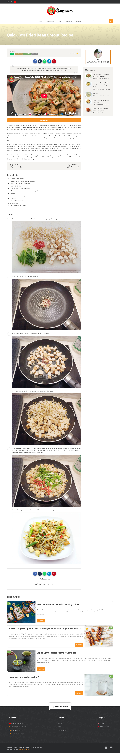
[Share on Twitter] (40, 61)
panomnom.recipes (17, 730)
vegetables (27, 53)
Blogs (60, 21)
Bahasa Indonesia (105, 726)
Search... (60, 723)
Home (41, 21)
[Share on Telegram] (49, 61)
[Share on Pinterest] (54, 61)
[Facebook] (8, 2)
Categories (50, 21)
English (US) (103, 723)
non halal (34, 53)
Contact (78, 21)
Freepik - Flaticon (24, 749)
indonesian (19, 53)
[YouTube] (15, 2)
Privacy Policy (62, 730)
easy (12, 53)
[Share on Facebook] (35, 61)
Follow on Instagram (61, 706)
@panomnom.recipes (18, 723)
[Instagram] (11, 2)
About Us (69, 21)
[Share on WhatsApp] (45, 61)
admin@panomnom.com (18, 726)
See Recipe (44, 120)
